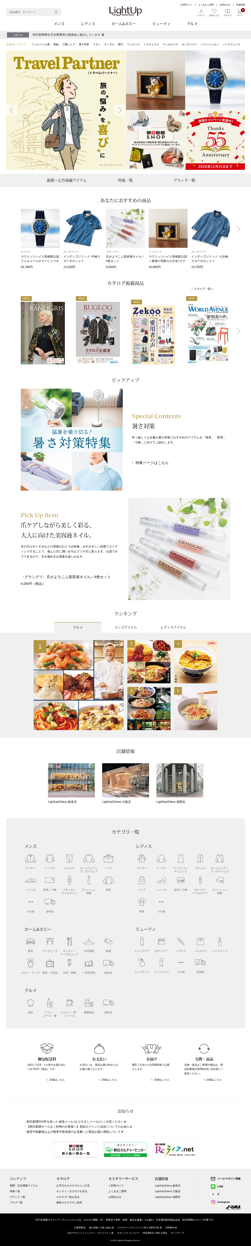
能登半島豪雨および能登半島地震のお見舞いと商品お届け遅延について (74, 1131)
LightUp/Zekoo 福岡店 (167, 1196)
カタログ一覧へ (203, 289)
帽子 (120, 44)
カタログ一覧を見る (68, 1196)
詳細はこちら (57, 1079)
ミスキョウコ (151, 44)
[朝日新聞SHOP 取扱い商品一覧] (155, 140)
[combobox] (33, 12)
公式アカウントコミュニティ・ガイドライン (89, 1233)
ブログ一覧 (16, 1202)
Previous (11, 110)
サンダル (109, 44)
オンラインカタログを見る (71, 1191)
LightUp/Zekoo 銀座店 (167, 1185)
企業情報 (78, 1227)
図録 (56, 44)
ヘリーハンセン (210, 44)
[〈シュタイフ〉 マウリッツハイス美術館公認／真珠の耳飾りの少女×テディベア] (155, 80)
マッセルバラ (170, 44)
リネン (97, 44)
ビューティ (161, 24)
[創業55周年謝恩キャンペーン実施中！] (215, 140)
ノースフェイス (232, 44)
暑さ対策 (84, 44)
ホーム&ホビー (123, 24)
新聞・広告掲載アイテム (67, 180)
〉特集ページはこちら (150, 463)
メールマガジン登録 (229, 1178)
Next (120, 110)
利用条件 (170, 1227)
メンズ (59, 24)
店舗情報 (240, 4)
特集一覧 (125, 180)
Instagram (223, 1201)
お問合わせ (224, 4)
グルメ (192, 24)
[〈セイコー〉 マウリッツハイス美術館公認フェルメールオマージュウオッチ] (215, 80)
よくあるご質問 (206, 4)
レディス (88, 24)
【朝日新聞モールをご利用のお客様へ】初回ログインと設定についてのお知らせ (79, 1126)
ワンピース (133, 44)
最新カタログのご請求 (69, 1202)
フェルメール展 (41, 44)
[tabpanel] (66, 110)
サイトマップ (177, 1233)
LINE (220, 1186)
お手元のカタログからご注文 (73, 1185)
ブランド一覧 (184, 180)
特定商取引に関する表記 (155, 1233)
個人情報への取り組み (100, 1227)
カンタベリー (189, 44)
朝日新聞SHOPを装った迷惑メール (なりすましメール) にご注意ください (75, 1121)
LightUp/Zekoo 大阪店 (167, 1191)
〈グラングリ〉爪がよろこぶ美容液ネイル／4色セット (66, 577)
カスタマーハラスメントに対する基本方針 (138, 1227)
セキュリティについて (128, 1233)
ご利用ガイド (186, 4)
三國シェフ (68, 44)
